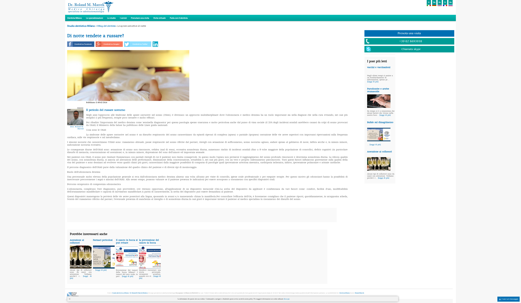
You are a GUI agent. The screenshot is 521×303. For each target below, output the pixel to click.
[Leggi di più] (373, 82)
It (428, 2)
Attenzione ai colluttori (379, 151)
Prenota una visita (409, 33)
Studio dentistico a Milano (120, 293)
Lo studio (111, 18)
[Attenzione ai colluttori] (378, 169)
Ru (450, 2)
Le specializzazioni (94, 18)
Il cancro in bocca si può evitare (127, 241)
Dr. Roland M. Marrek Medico (139, 293)
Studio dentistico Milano (81, 25)
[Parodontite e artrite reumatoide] (378, 107)
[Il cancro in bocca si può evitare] (127, 267)
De (434, 2)
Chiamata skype (411, 49)
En (440, 2)
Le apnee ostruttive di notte (131, 26)
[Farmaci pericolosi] (104, 267)
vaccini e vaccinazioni (378, 67)
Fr (445, 2)
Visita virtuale (159, 18)
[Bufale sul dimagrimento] (378, 140)
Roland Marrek (359, 293)
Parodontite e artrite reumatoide (378, 90)
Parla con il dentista (179, 18)
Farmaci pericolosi (102, 240)
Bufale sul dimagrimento (380, 122)
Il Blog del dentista (106, 26)
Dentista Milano (74, 18)
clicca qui (286, 299)
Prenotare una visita (140, 18)
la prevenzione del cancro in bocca (149, 241)
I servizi (123, 18)
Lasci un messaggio (510, 299)
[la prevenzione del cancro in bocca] (150, 267)
